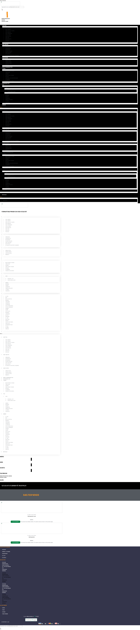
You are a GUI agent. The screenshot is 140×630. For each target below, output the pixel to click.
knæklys (7, 64)
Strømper (7, 98)
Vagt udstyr (5, 44)
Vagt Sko (7, 37)
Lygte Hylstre (8, 63)
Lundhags (7, 314)
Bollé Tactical (8, 299)
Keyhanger (7, 49)
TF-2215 (6, 326)
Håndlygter (8, 60)
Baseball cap (10, 90)
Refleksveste (8, 39)
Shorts (7, 97)
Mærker (4, 105)
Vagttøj (4, 25)
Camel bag (7, 72)
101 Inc (6, 296)
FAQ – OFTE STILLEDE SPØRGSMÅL (6, 566)
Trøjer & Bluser (9, 99)
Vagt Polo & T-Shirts (9, 31)
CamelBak (7, 301)
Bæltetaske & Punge (9, 71)
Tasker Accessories (9, 80)
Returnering (4, 570)
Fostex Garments (9, 307)
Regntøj (7, 95)
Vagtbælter (8, 48)
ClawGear (7, 304)
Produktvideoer (4, 569)
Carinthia (7, 303)
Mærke (3, 293)
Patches (7, 41)
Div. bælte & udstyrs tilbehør (12, 55)
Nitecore (7, 319)
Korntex (7, 312)
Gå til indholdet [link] (3, 0)
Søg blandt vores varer (6, 7)
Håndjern (7, 47)
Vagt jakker (7, 28)
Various (7, 328)
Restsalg (4, 194)
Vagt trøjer (8, 29)
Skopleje (7, 40)
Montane (7, 316)
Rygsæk (7, 76)
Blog (3, 567)
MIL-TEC (7, 315)
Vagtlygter (5, 57)
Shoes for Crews (9, 322)
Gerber (7, 308)
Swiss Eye (7, 323)
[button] (69, 107)
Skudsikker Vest (6, 83)
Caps (6, 87)
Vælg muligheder (15, 521)
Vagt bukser (8, 32)
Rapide (6, 320)
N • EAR (6, 318)
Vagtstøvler (8, 36)
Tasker (3, 68)
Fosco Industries (9, 305)
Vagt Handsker (8, 33)
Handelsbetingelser (5, 563)
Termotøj (7, 102)
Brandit (7, 300)
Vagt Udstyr (5, 234)
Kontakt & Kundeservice (5, 565)
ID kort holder (8, 51)
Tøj (3, 84)
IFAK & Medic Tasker (9, 75)
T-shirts (7, 101)
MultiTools (7, 53)
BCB (6, 297)
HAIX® (6, 309)
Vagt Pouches (8, 52)
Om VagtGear (4, 562)
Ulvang (7, 327)
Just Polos (7, 311)
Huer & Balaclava (11, 91)
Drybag (7, 74)
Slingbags (7, 79)
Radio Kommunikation (7, 67)
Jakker (6, 94)
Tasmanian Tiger (9, 324)
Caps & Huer (8, 35)
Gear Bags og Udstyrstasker (11, 78)
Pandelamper (8, 62)
